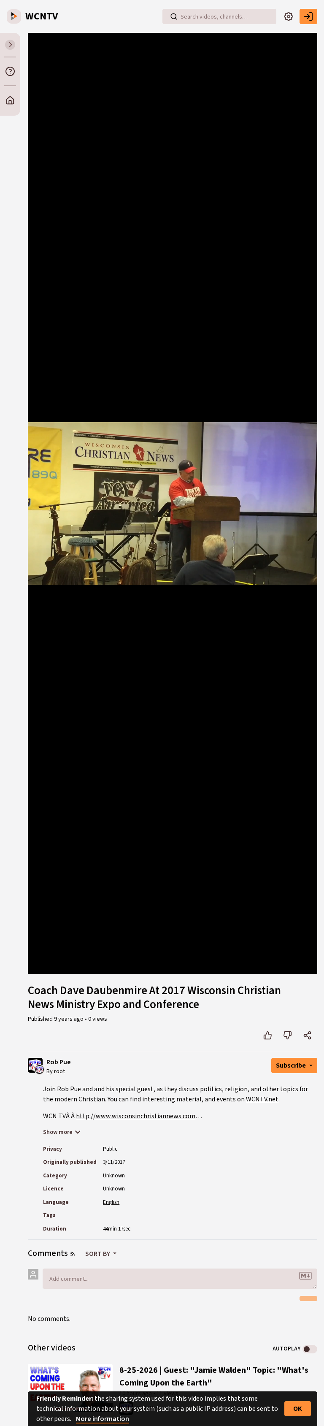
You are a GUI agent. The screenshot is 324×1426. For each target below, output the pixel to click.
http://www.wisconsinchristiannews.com (135, 1116)
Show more (58, 1132)
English (111, 1202)
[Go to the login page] (308, 16)
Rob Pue (58, 1062)
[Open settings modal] (288, 16)
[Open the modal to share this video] (307, 1035)
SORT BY (98, 1253)
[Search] (174, 16)
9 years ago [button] (69, 1019)
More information (102, 1418)
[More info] (10, 71)
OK (297, 1408)
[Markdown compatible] (305, 1276)
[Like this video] (268, 1035)
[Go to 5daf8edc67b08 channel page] (39, 1069)
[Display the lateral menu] (10, 45)
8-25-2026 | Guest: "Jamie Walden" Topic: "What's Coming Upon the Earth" (213, 1376)
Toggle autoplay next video (309, 1349)
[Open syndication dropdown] (72, 1253)
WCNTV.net (262, 1099)
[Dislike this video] (287, 1035)
